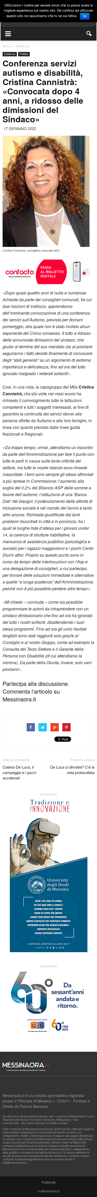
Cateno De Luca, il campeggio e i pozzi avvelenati (19, 772)
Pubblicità (49, 1182)
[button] (89, 34)
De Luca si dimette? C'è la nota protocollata (72, 769)
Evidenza (9, 54)
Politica (24, 54)
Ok (85, 16)
